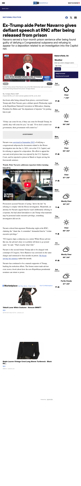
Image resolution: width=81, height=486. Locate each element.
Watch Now (73, 3)
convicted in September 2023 (24, 142)
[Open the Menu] (3, 3)
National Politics (12, 17)
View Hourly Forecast (62, 76)
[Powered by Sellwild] (50, 399)
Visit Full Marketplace (46, 285)
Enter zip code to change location (64, 63)
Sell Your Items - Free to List (26, 286)
